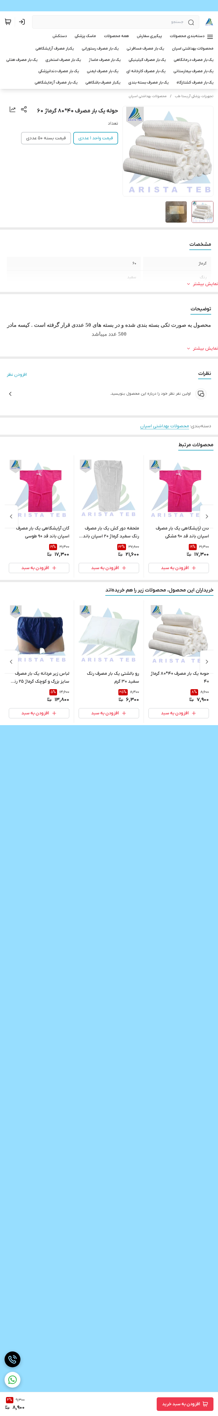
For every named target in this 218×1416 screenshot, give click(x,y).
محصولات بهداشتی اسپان (148, 96)
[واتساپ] (12, 1380)
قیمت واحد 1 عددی (95, 138)
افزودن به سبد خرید (181, 1404)
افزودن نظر (17, 374)
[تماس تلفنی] (12, 1359)
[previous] (207, 516)
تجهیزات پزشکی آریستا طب (194, 96)
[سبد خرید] (8, 21)
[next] (11, 516)
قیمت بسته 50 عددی (46, 138)
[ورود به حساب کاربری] (23, 22)
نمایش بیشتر (205, 284)
